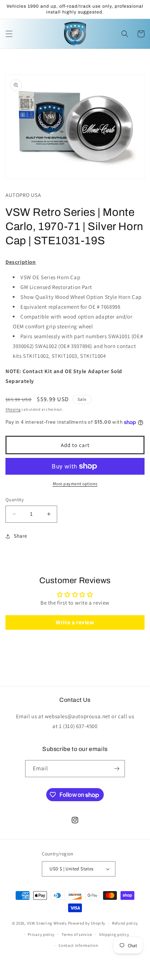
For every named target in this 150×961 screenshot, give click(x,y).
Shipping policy (114, 934)
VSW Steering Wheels (47, 923)
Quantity (14, 500)
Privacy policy (41, 934)
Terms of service (77, 934)
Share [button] (20, 536)
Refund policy (125, 923)
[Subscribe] (116, 768)
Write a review (75, 622)
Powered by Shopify (87, 923)
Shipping (13, 409)
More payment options (75, 483)
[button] (9, 34)
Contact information (78, 945)
